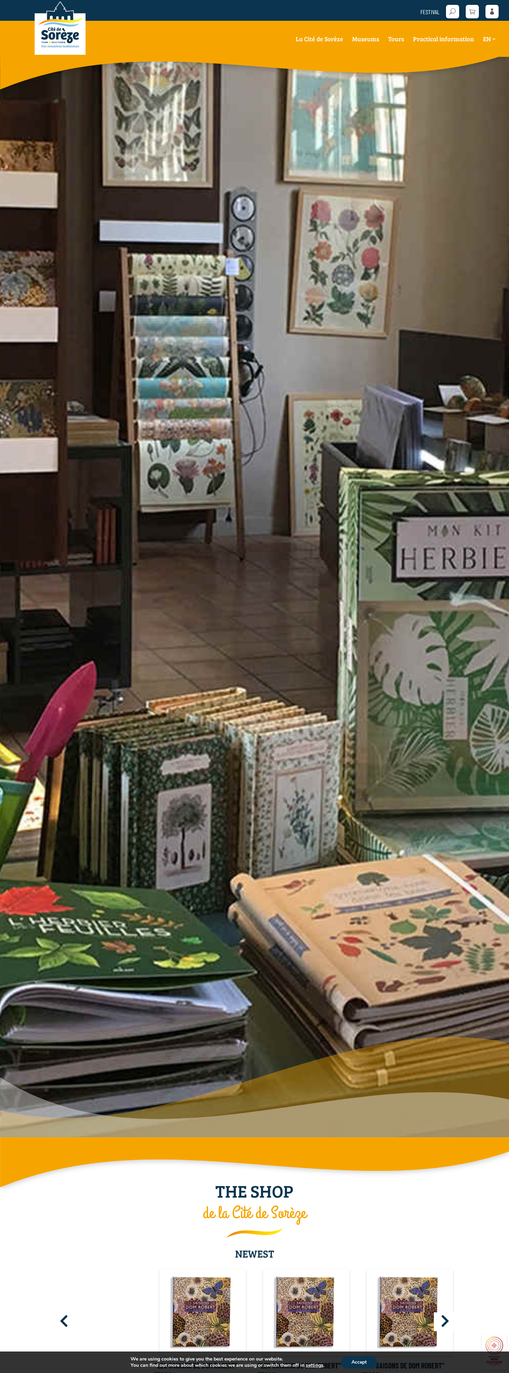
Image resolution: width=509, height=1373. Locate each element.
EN (487, 39)
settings (314, 1365)
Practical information (443, 39)
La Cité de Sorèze (319, 39)
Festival (429, 12)
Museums (365, 39)
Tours (396, 39)
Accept (359, 1362)
